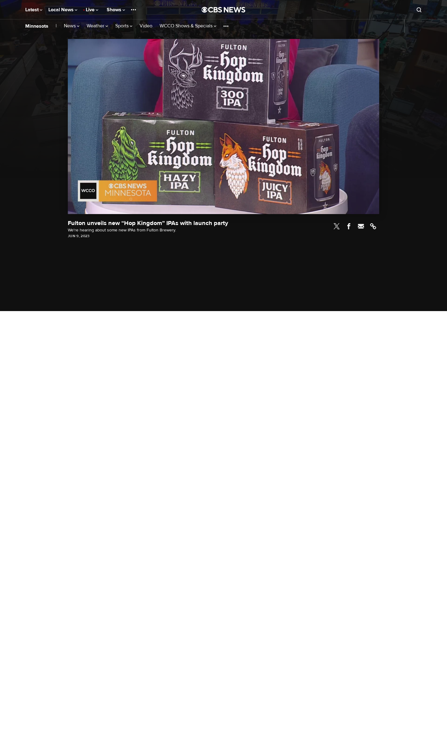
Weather (96, 26)
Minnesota (36, 26)
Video (146, 26)
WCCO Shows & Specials (187, 26)
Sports (122, 26)
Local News (61, 9)
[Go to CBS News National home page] (223, 10)
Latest (32, 9)
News (70, 26)
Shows (115, 9)
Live (91, 10)
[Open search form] (419, 9)
